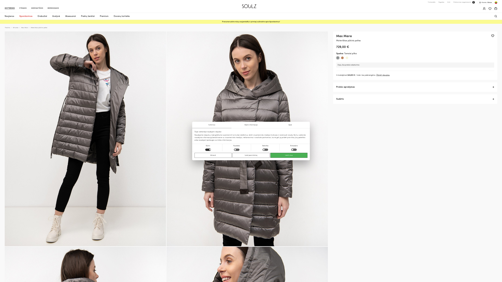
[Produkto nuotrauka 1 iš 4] (85, 138)
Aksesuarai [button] (70, 16)
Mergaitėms (37, 8)
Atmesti (213, 155)
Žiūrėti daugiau (383, 75)
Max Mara (24, 27)
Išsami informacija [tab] (251, 125)
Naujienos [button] (9, 16)
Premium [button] (104, 16)
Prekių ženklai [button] (88, 16)
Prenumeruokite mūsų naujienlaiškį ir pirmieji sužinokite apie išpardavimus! (251, 22)
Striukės (15, 27)
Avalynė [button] (56, 16)
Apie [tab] (290, 125)
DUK (448, 2)
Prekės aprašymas (345, 87)
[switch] (236, 149)
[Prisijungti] (484, 8)
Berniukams (53, 8)
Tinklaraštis (431, 2)
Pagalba (441, 2)
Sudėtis (340, 99)
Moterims (10, 8)
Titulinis (7, 27)
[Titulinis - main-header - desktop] (251, 5)
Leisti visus (289, 155)
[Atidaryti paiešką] (495, 16)
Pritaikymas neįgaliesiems (462, 2)
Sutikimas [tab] (211, 125)
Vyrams (23, 8)
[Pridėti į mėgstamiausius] (492, 36)
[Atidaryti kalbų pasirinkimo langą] (496, 2)
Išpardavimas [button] (25, 16)
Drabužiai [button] (42, 16)
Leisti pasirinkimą (251, 155)
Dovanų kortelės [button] (122, 16)
